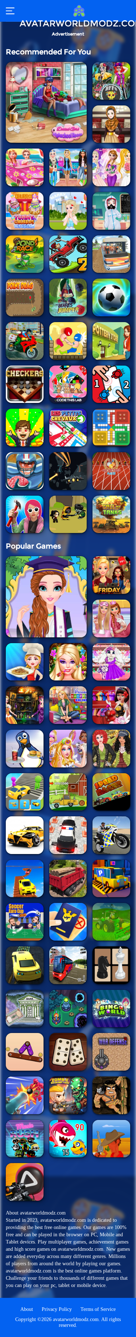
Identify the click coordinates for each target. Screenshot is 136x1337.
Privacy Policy (57, 1309)
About (26, 1309)
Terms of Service (98, 1309)
